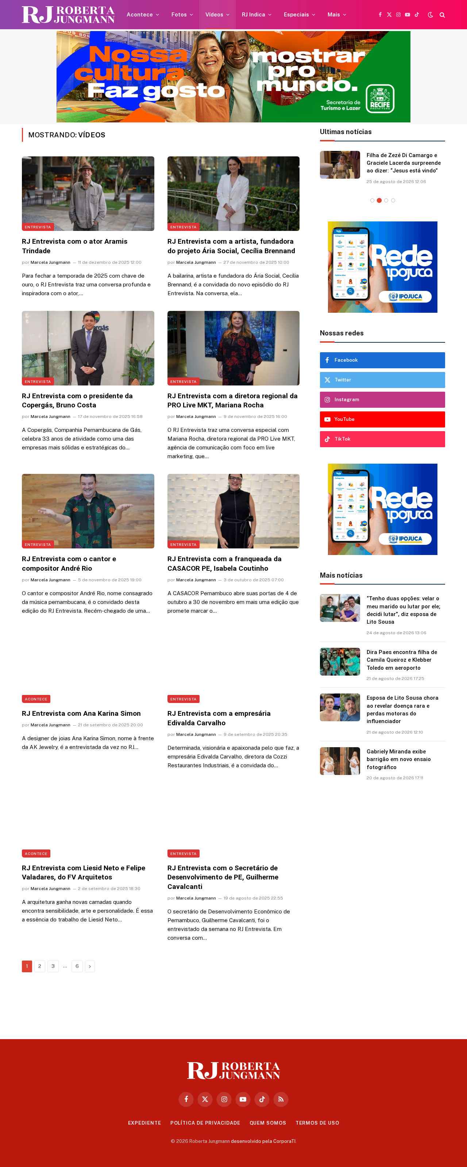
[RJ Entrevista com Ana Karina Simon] (88, 665)
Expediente (144, 1123)
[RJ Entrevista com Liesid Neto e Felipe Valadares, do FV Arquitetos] (88, 820)
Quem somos (268, 1123)
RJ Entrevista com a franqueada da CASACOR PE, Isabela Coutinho (224, 564)
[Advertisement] (382, 907)
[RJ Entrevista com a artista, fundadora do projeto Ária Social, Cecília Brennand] (233, 193)
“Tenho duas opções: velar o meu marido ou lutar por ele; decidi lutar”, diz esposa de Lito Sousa (403, 610)
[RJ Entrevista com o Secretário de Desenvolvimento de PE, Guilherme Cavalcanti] (233, 820)
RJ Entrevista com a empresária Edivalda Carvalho (219, 718)
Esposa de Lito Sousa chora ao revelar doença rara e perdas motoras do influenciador (403, 710)
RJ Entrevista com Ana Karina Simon (81, 713)
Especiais (296, 14)
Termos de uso (317, 1123)
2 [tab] (379, 200)
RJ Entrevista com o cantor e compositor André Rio (69, 564)
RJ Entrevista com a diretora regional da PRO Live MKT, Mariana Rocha (232, 401)
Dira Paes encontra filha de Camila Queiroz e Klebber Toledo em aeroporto (402, 660)
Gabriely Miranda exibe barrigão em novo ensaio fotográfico (399, 759)
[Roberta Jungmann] (68, 14)
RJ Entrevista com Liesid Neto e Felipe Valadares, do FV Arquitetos (83, 873)
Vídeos (214, 14)
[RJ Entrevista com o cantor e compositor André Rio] (88, 511)
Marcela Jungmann (50, 262)
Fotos (179, 14)
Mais (334, 14)
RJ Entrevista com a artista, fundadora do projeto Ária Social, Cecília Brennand (231, 246)
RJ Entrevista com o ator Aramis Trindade (74, 246)
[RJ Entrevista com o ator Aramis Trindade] (88, 193)
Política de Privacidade (205, 1123)
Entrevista (38, 227)
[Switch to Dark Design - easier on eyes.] (430, 15)
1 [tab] (372, 200)
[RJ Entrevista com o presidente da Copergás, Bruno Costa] (88, 348)
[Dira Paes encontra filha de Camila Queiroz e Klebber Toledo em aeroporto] (340, 662)
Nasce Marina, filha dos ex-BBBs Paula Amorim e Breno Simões (403, 163)
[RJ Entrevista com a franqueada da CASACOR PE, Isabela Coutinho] (233, 511)
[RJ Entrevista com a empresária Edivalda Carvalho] (233, 665)
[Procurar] (441, 15)
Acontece (140, 14)
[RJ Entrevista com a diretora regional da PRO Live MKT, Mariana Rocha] (233, 348)
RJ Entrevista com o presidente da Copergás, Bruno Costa (77, 401)
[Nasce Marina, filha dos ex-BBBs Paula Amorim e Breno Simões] (340, 165)
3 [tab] (386, 200)
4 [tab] (393, 200)
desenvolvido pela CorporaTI (263, 1141)
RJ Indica (253, 14)
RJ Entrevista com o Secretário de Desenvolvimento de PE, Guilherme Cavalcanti (222, 877)
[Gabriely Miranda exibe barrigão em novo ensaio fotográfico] (340, 761)
